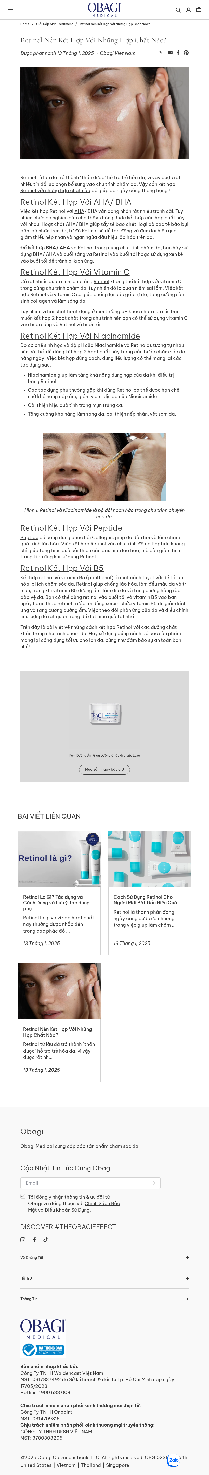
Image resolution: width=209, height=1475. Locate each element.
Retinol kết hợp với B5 (62, 568)
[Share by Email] (170, 53)
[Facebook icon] (34, 1239)
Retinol (101, 281)
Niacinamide (109, 345)
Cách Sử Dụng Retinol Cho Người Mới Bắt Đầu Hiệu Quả (149, 837)
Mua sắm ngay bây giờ (104, 769)
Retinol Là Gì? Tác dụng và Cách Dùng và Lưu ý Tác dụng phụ (54, 837)
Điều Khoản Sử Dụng (67, 1210)
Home (24, 24)
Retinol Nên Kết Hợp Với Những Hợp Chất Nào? (115, 24)
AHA (79, 211)
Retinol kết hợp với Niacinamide (80, 336)
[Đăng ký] (152, 1182)
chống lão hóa (120, 584)
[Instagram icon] (22, 1239)
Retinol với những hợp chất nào (55, 190)
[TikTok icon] (45, 1239)
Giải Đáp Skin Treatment (54, 24)
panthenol (99, 578)
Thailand (91, 1465)
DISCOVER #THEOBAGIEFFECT (68, 1227)
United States (35, 1465)
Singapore (117, 1465)
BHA (84, 224)
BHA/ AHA (58, 248)
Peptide (29, 537)
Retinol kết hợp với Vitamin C (75, 272)
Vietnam (66, 1465)
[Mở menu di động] (10, 9)
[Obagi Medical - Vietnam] (43, 1338)
